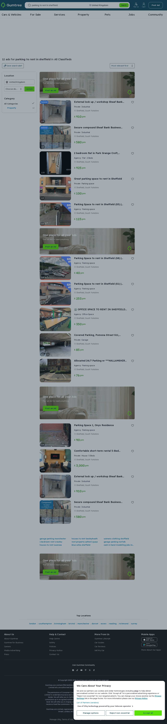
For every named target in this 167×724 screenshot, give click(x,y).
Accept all (148, 713)
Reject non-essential (120, 713)
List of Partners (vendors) (88, 703)
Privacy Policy (141, 698)
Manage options (91, 713)
